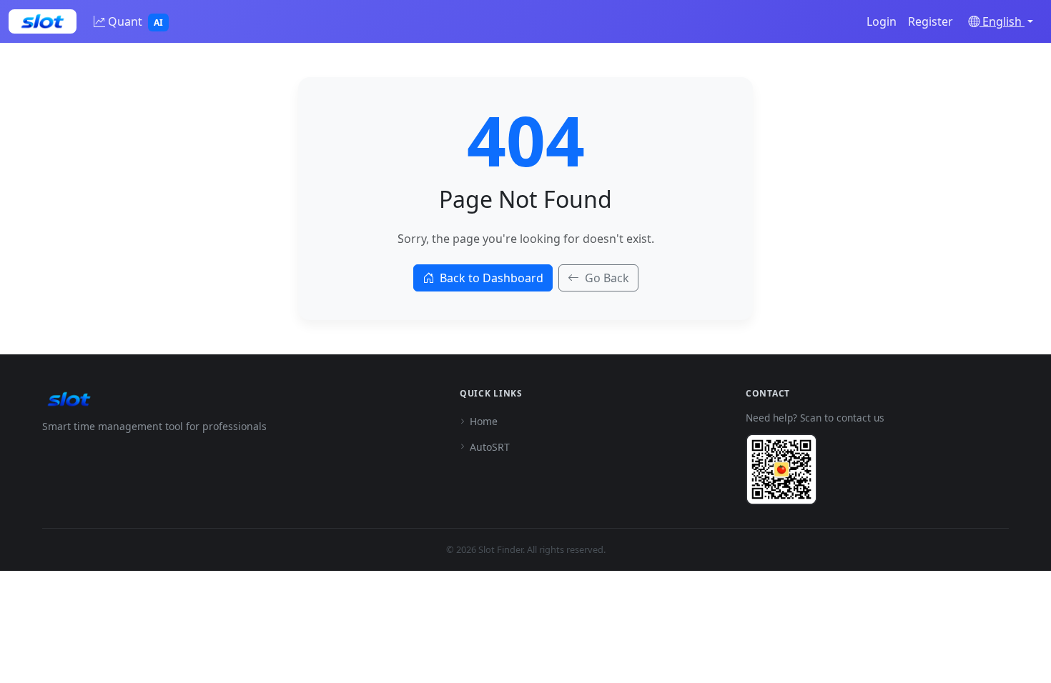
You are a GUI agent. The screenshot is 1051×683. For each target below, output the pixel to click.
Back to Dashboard (491, 278)
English (1002, 21)
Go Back (607, 278)
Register (930, 21)
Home (484, 421)
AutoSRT (490, 447)
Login (882, 21)
